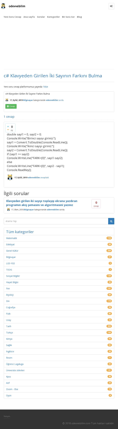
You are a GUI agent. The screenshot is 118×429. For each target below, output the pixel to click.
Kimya (9, 338)
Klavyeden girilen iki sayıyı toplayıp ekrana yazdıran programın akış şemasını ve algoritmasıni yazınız (41, 203)
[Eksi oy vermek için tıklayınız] (8, 129)
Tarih (8, 326)
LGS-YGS (10, 263)
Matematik (11, 238)
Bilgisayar (28, 100)
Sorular (41, 16)
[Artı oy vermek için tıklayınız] (8, 126)
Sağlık (9, 345)
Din (8, 301)
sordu (61, 100)
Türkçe (9, 332)
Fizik (8, 313)
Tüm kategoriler (20, 231)
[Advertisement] (59, 46)
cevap (12, 106)
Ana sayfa (29, 16)
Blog (79, 16)
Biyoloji (10, 294)
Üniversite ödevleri (15, 370)
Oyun (8, 395)
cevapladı (44, 177)
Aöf (8, 382)
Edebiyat (10, 244)
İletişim (7, 416)
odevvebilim (53, 209)
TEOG (9, 269)
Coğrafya (10, 307)
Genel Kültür (12, 250)
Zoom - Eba (12, 389)
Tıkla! (45, 86)
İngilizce (10, 351)
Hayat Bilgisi (12, 282)
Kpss (8, 376)
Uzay (8, 319)
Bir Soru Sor (68, 16)
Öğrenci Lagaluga (15, 364)
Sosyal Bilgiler (13, 275)
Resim (9, 357)
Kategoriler (53, 16)
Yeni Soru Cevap (12, 16)
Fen (8, 288)
